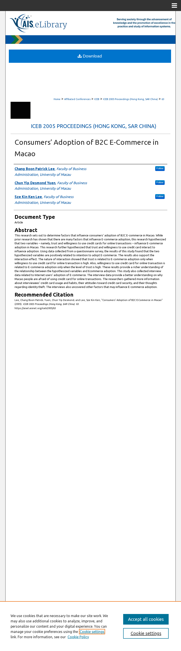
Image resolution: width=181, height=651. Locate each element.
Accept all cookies (146, 619)
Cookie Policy (78, 637)
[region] (90, 626)
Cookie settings (92, 632)
